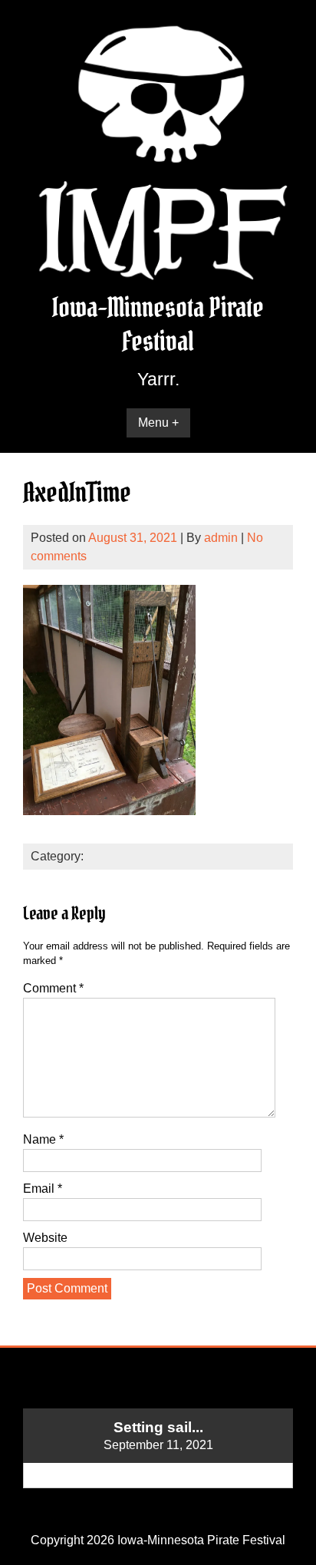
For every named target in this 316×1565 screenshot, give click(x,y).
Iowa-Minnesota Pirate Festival (158, 324)
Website (45, 1237)
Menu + (158, 422)
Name (43, 1139)
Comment (53, 988)
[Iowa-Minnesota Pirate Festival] (158, 281)
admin (221, 537)
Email (42, 1188)
